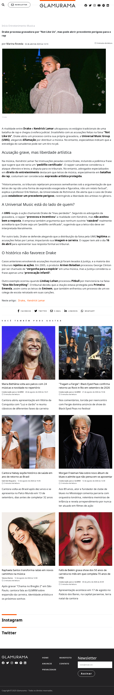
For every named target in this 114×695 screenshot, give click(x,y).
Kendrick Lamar (36, 300)
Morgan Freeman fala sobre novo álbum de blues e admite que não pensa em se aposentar (85, 474)
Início (5, 25)
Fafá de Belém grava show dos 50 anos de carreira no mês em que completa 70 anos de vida (84, 573)
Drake (21, 300)
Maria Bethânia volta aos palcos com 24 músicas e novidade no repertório (24, 385)
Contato (64, 663)
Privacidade (49, 669)
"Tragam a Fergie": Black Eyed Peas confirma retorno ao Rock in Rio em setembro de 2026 (84, 385)
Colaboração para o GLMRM (13, 392)
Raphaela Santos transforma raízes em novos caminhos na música (27, 571)
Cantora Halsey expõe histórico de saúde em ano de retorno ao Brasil (27, 474)
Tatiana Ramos (7, 578)
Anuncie (47, 663)
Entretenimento (17, 25)
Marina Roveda (14, 43)
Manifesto (65, 657)
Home (45, 657)
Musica (31, 25)
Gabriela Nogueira (9, 481)
